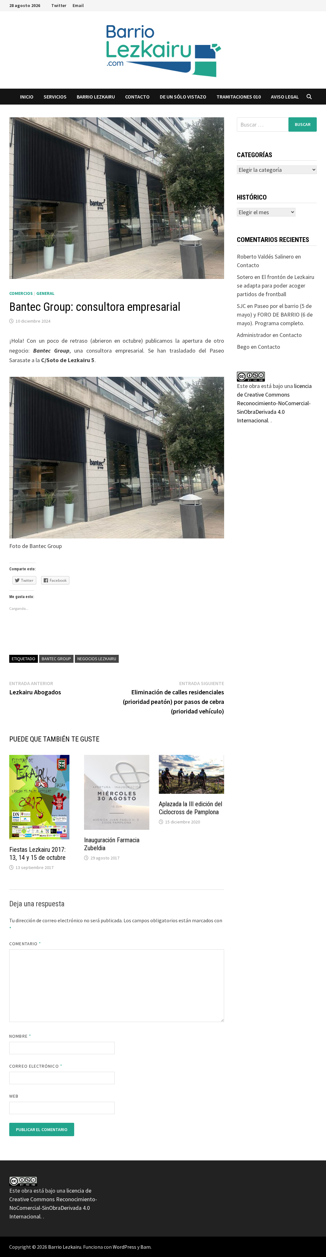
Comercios (21, 293)
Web (13, 1096)
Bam (145, 1247)
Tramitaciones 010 (238, 96)
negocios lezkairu (96, 658)
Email (78, 5)
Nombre (20, 1036)
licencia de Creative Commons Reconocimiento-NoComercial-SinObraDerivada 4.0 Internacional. (274, 403)
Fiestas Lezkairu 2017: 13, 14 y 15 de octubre (37, 853)
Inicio (26, 96)
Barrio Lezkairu (64, 1247)
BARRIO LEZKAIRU (96, 96)
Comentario (25, 943)
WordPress (124, 1247)
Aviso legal (285, 96)
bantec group (56, 658)
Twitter (58, 5)
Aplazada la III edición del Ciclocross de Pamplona (190, 808)
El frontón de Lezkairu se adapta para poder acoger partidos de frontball (275, 285)
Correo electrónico (35, 1066)
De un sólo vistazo (183, 96)
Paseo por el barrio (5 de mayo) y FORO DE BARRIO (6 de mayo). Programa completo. (275, 314)
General (45, 293)
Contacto (137, 96)
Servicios (55, 96)
